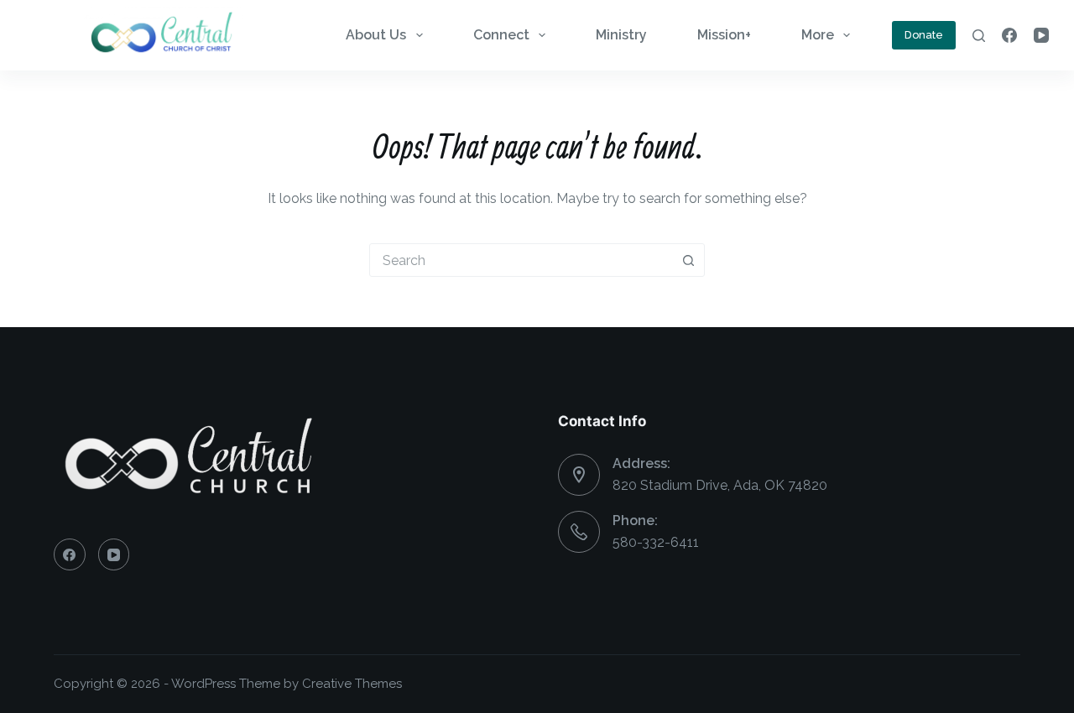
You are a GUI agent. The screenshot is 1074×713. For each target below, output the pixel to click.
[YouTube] (1041, 35)
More (817, 35)
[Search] (978, 35)
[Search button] (688, 260)
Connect (501, 35)
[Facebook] (1009, 35)
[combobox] (521, 260)
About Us (376, 35)
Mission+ (724, 35)
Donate (924, 35)
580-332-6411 (656, 542)
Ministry (621, 35)
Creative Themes (352, 683)
